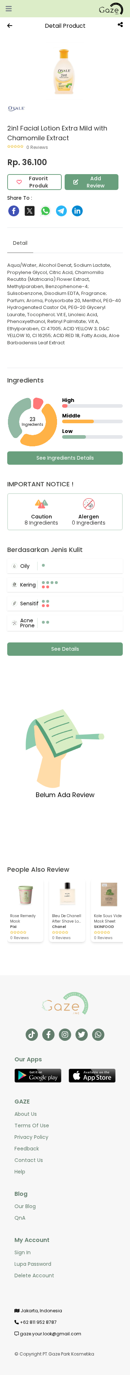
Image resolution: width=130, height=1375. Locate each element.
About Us (25, 1114)
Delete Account (34, 1275)
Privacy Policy (31, 1137)
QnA (19, 1217)
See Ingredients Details (65, 457)
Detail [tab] (20, 243)
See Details (65, 649)
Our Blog (25, 1206)
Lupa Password (32, 1264)
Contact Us (28, 1160)
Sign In (22, 1252)
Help (19, 1171)
